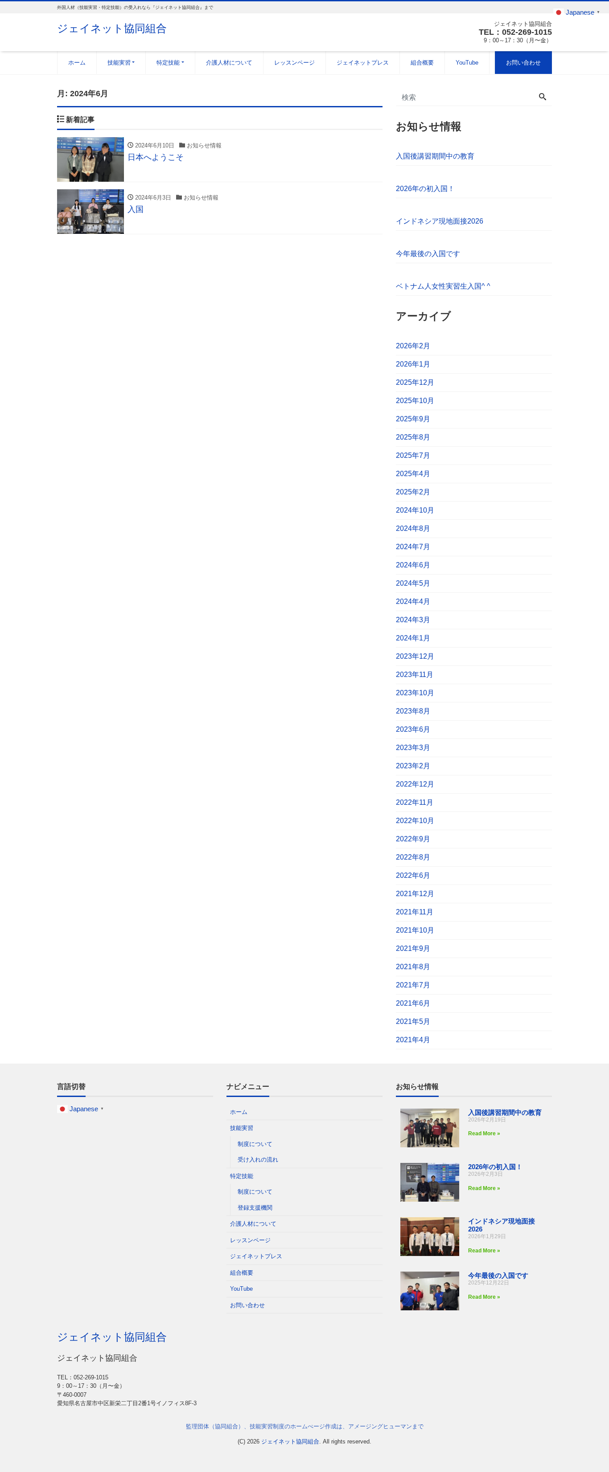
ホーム (77, 62)
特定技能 (168, 62)
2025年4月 (413, 473)
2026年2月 (413, 346)
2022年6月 (413, 875)
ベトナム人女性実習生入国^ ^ (443, 286)
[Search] (542, 98)
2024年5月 (413, 583)
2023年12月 (415, 656)
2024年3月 (413, 620)
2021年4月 (413, 1040)
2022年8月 (413, 857)
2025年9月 (413, 419)
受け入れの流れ (258, 1159)
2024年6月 (413, 565)
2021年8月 (413, 966)
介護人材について (229, 62)
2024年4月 (413, 601)
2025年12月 (415, 382)
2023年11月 (414, 674)
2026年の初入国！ (425, 188)
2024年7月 (413, 546)
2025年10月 (415, 400)
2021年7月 (413, 985)
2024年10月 (415, 510)
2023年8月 (413, 711)
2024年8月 (413, 528)
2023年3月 (413, 747)
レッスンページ (294, 62)
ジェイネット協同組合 (112, 28)
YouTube (467, 62)
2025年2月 (413, 492)
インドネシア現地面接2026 (439, 221)
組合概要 (422, 62)
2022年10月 (415, 820)
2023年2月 (413, 766)
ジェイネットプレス (363, 62)
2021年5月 (413, 1021)
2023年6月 (413, 729)
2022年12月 (415, 784)
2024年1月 (413, 638)
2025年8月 (413, 437)
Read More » (484, 1133)
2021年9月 (413, 948)
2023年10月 (415, 693)
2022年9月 (413, 839)
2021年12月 (415, 893)
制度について (255, 1144)
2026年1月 (413, 364)
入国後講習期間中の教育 (435, 156)
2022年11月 (414, 802)
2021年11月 (414, 912)
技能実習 (119, 62)
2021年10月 (415, 930)
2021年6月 (413, 1003)
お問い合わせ (523, 62)
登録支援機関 (255, 1207)
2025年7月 (413, 455)
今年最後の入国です (428, 253)
